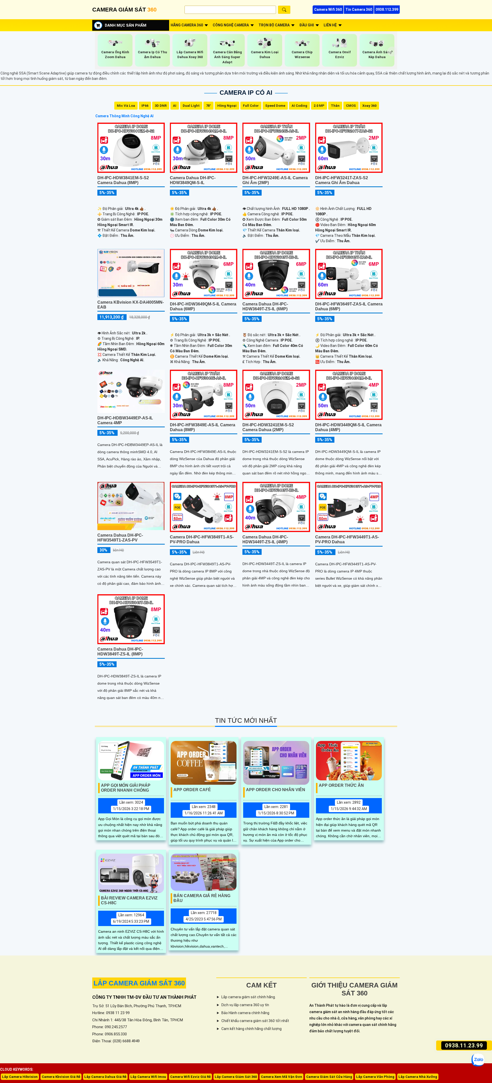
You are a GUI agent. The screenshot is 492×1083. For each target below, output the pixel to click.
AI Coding (299, 106)
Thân (335, 106)
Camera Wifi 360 (328, 9)
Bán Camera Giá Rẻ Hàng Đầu (201, 898)
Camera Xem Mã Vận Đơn (281, 1077)
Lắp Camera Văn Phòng (375, 1077)
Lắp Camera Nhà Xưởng (417, 1077)
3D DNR (161, 106)
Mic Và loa (126, 106)
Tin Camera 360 (358, 9)
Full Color (251, 106)
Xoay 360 (369, 106)
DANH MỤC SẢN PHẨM (125, 25)
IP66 (144, 106)
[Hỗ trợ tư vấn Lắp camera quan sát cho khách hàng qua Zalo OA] (478, 1060)
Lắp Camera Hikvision (20, 1077)
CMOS (351, 106)
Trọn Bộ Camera (274, 25)
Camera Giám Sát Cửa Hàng (329, 1077)
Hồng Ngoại (227, 106)
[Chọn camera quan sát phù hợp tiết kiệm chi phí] (392, 51)
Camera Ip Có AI (246, 92)
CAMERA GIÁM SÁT (124, 9)
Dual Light (191, 106)
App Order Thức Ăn (341, 785)
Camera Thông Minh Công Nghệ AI (124, 116)
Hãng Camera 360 (187, 25)
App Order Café (192, 790)
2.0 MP (319, 106)
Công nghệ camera (231, 25)
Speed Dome (275, 106)
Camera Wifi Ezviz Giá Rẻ (190, 1077)
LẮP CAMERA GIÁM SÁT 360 (139, 983)
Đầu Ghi (306, 25)
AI (174, 106)
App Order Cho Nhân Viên (275, 790)
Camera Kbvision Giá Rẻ (61, 1077)
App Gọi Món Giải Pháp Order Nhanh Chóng (125, 787)
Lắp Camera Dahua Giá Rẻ (105, 1077)
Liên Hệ (330, 25)
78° (208, 106)
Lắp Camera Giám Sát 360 (236, 1077)
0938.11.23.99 (464, 1046)
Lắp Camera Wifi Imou (148, 1077)
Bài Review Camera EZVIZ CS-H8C (129, 900)
